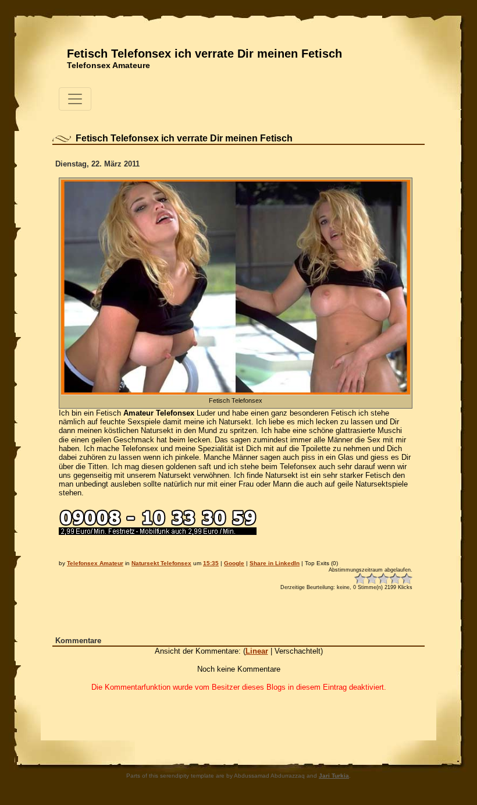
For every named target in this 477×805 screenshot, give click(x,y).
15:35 (211, 563)
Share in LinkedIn (275, 563)
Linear (256, 651)
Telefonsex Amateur (95, 563)
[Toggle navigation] (75, 99)
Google (234, 563)
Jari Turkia (334, 775)
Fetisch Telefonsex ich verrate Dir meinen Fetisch (204, 53)
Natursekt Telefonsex (161, 563)
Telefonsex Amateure (108, 65)
